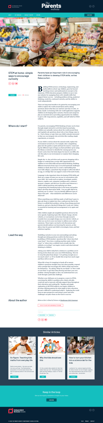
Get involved (18, 15)
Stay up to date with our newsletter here (50, 305)
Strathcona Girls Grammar (69, 300)
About (9, 15)
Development (42, 315)
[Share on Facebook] (9, 83)
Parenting (51, 315)
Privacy (87, 421)
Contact (92, 421)
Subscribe (89, 15)
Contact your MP (29, 15)
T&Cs (82, 421)
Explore (38, 15)
